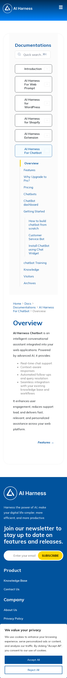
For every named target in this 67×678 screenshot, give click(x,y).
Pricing (28, 187)
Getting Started (34, 211)
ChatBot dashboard (31, 202)
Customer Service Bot (36, 237)
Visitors (29, 276)
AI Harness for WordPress (32, 103)
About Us (10, 610)
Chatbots (30, 194)
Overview (31, 163)
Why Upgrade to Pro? (35, 178)
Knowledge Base (15, 580)
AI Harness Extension (32, 135)
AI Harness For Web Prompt (32, 84)
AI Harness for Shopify (32, 120)
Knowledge (31, 269)
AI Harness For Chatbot (33, 151)
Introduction (33, 69)
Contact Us (11, 589)
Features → (46, 442)
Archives (30, 283)
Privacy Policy (13, 618)
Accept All (33, 659)
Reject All (33, 670)
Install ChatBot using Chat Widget (39, 249)
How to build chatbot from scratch (38, 224)
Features (29, 170)
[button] (61, 7)
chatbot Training (35, 263)
